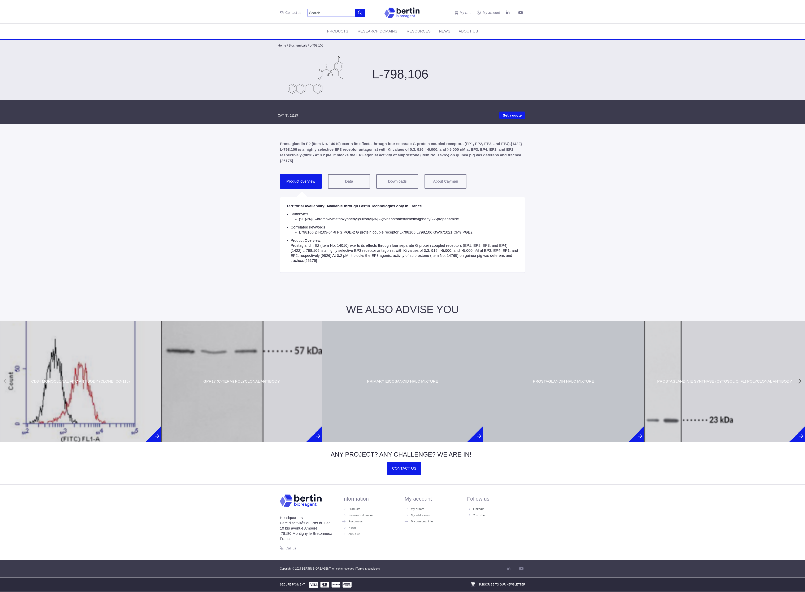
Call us (291, 548)
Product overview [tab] (300, 181)
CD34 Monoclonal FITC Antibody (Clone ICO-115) (80, 366)
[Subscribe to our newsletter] (473, 584)
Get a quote (512, 115)
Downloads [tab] (397, 181)
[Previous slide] (5, 381)
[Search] (360, 13)
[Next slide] (800, 381)
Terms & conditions (368, 568)
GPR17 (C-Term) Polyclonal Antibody (241, 366)
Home (282, 45)
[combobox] (332, 13)
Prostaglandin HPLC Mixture (563, 366)
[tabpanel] (402, 235)
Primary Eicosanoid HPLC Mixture (402, 366)
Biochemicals (298, 45)
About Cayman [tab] (445, 181)
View (80, 393)
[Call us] (281, 548)
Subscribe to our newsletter (501, 584)
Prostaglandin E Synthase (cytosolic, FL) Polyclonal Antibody (724, 366)
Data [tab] (349, 181)
